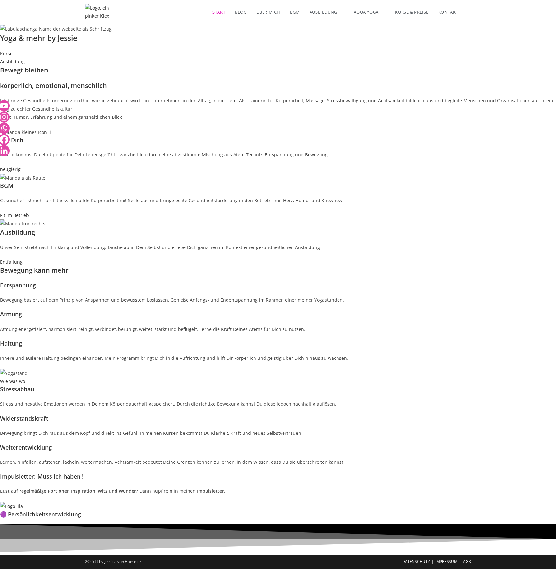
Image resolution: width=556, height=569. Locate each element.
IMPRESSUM (446, 561)
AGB (467, 561)
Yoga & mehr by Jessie (38, 38)
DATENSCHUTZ (416, 561)
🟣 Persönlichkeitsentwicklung (40, 514)
